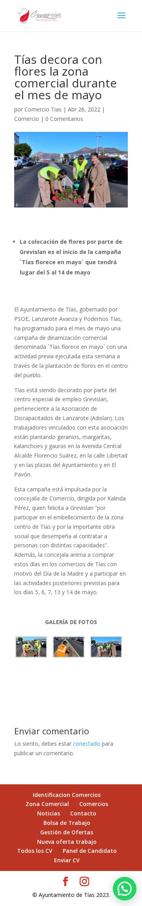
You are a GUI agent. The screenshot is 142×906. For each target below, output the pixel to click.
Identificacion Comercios (67, 795)
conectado (86, 743)
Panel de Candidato (90, 850)
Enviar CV (67, 860)
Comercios (93, 804)
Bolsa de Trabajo (66, 822)
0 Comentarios (64, 118)
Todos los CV (34, 850)
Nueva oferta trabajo (67, 841)
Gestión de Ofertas (66, 832)
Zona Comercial (47, 804)
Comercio (26, 118)
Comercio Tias (43, 109)
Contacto (83, 813)
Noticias (48, 813)
